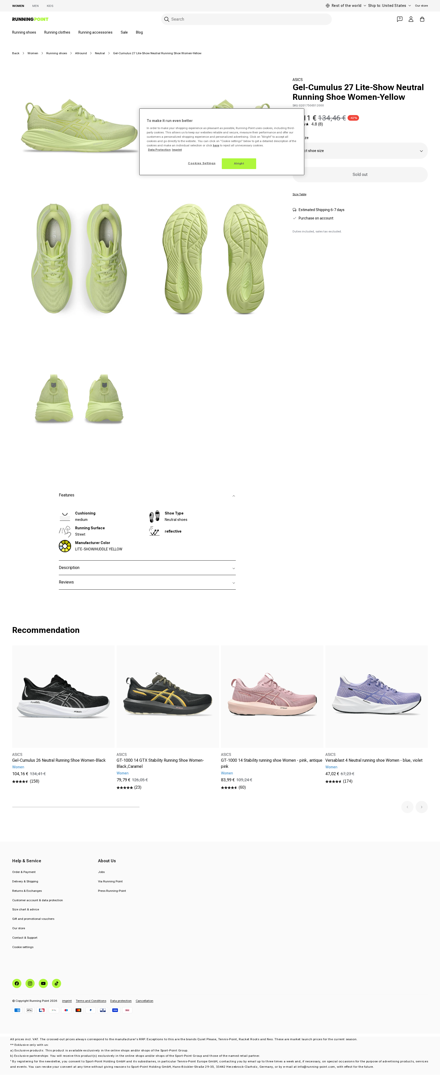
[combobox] (246, 19)
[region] (222, 141)
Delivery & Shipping (25, 881)
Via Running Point (110, 881)
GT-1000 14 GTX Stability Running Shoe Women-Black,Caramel (160, 763)
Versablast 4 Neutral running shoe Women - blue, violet (373, 760)
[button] (407, 807)
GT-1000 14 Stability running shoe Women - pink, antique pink (271, 763)
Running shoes (24, 32)
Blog (139, 32)
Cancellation (144, 1001)
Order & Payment (24, 872)
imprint (67, 1001)
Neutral (100, 53)
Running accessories (95, 32)
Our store (421, 5)
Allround (81, 53)
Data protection (121, 1001)
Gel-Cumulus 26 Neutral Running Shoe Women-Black (59, 760)
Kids (50, 6)
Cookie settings (22, 947)
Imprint (177, 149)
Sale (124, 32)
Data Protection (159, 149)
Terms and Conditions (91, 1001)
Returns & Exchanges (27, 891)
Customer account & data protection (37, 900)
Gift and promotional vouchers (33, 919)
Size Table (299, 194)
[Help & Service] (399, 19)
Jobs (101, 872)
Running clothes (57, 32)
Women (18, 6)
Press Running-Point (112, 891)
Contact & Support (24, 937)
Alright (239, 163)
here (216, 145)
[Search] (166, 19)
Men (35, 6)
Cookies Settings (201, 163)
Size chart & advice (25, 909)
